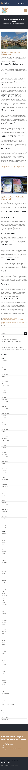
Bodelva (3, 540)
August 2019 (4, 516)
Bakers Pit (4, 533)
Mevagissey (4, 620)
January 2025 (5, 404)
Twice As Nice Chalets (7, 165)
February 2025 (5, 401)
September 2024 (5, 413)
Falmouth (4, 582)
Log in (3, 712)
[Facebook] (26, 3)
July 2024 (4, 417)
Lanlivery (3, 602)
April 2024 (4, 424)
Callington (4, 555)
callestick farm (5, 319)
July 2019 (4, 518)
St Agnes (4, 662)
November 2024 (5, 408)
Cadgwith (4, 551)
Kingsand (4, 598)
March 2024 (4, 427)
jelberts (5, 320)
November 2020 (5, 502)
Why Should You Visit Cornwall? (12, 53)
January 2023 (4, 459)
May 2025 (4, 394)
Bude (3, 549)
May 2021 (4, 493)
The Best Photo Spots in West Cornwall (10, 339)
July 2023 (4, 445)
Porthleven (4, 651)
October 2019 (4, 511)
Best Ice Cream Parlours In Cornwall (14, 198)
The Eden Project (5, 693)
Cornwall (15, 165)
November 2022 (5, 461)
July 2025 (4, 390)
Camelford (4, 560)
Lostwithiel (4, 611)
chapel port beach (11, 319)
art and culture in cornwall (7, 166)
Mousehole (4, 622)
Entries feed (4, 715)
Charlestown (4, 566)
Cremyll (3, 578)
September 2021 (5, 486)
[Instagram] (21, 3)
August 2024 (4, 415)
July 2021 (3, 491)
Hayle (3, 591)
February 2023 (5, 456)
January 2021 (4, 500)
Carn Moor (4, 564)
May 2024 (4, 422)
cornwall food (3, 167)
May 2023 (4, 449)
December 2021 (5, 479)
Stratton (3, 686)
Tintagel (3, 695)
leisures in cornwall (11, 320)
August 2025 (4, 388)
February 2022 (5, 475)
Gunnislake (4, 587)
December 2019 (5, 509)
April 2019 (4, 525)
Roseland (4, 658)
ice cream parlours (10, 167)
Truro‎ (3, 702)
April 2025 (4, 397)
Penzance (4, 644)
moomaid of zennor (20, 320)
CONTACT (3, 762)
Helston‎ (3, 593)
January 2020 (5, 507)
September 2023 (5, 440)
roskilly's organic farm (12, 322)
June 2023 (4, 447)
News (3, 633)
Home (2, 760)
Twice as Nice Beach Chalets (8, 704)
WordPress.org (5, 719)
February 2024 (5, 429)
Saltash (3, 660)
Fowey (3, 584)
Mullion (3, 624)
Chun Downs (4, 569)
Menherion (4, 618)
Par (2, 638)
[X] (24, 3)
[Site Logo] (4, 10)
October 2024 (4, 411)
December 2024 (5, 406)
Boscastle (4, 544)
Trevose (3, 700)
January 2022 (4, 477)
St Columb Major (5, 669)
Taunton (3, 691)
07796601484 (7, 3)
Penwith (3, 642)
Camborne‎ (4, 558)
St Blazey (4, 666)
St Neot (3, 684)
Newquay (4, 629)
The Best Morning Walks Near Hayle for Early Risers (12, 347)
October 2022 (4, 463)
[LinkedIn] (19, 3)
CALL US (5, 2)
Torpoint (3, 698)
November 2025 (5, 381)
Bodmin (3, 542)
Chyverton (4, 571)
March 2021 (4, 498)
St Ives (3, 675)
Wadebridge (4, 706)
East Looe (4, 580)
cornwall (14, 166)
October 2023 (4, 438)
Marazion (4, 613)
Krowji (3, 600)
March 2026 (4, 372)
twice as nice (17, 167)
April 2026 (4, 369)
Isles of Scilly (4, 595)
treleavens (3, 323)
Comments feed (5, 717)
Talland (3, 689)
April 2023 (4, 452)
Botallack (4, 547)
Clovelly (3, 573)
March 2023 (4, 454)
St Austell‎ (4, 664)
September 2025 (5, 385)
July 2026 (4, 362)
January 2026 (5, 376)
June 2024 (4, 420)
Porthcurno (4, 649)
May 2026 (4, 367)
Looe (3, 609)
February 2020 (5, 504)
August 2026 (4, 360)
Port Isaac (4, 646)
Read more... (3, 171)
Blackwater (4, 538)
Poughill (3, 653)
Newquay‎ (4, 631)
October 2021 (4, 484)
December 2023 (5, 433)
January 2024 (5, 431)
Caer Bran (4, 553)
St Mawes (4, 682)
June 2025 (4, 392)
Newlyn (3, 626)
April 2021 (4, 495)
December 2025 (5, 379)
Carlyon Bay (4, 562)
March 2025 (4, 399)
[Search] (25, 333)
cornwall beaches (20, 166)
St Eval (3, 673)
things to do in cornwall (22, 322)
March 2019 (4, 527)
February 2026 (5, 374)
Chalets (8, 760)
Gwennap (4, 589)
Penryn (3, 640)
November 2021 (5, 482)
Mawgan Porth (5, 615)
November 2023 (5, 436)
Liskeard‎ (3, 607)
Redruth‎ (3, 655)
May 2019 (4, 523)
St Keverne (4, 680)
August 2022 (4, 468)
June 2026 (4, 365)
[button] (25, 10)
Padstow (3, 635)
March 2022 (4, 472)
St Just (3, 678)
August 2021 (4, 488)
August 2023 (4, 443)
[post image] (14, 40)
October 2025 (4, 383)
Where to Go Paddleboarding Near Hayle (10, 345)
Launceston (4, 604)
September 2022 (5, 466)
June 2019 (4, 520)
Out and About (15, 760)
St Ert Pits (3, 671)
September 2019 (5, 514)
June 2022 (4, 470)
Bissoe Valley (4, 535)
